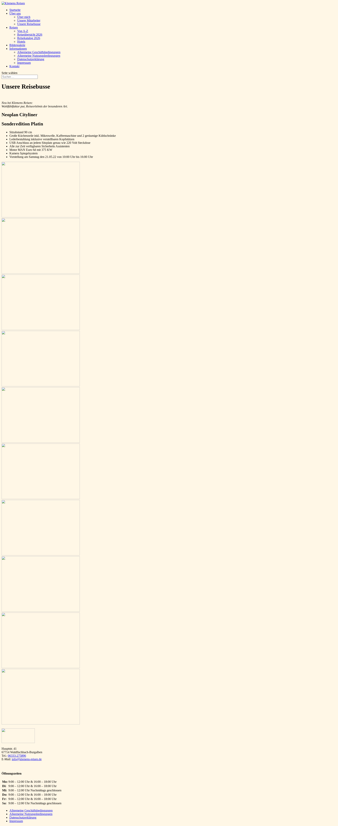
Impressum (24, 62)
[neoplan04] (41, 610)
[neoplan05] (41, 554)
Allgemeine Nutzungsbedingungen (38, 55)
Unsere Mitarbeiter (28, 20)
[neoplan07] (41, 441)
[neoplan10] (41, 272)
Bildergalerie (17, 45)
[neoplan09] (41, 329)
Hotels (21, 41)
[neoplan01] (41, 723)
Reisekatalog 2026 (28, 38)
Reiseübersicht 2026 (29, 34)
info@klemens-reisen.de (27, 759)
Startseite (15, 10)
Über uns (15, 13)
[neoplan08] (41, 385)
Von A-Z (22, 31)
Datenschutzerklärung (30, 59)
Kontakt (14, 66)
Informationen (18, 48)
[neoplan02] (41, 667)
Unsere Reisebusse (28, 24)
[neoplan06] (41, 498)
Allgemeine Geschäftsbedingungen (38, 52)
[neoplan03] (41, 216)
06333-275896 (17, 755)
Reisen (13, 27)
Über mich (23, 17)
